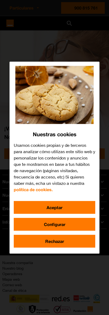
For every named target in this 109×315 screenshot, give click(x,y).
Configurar (54, 224)
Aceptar (54, 207)
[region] (54, 157)
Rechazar (54, 241)
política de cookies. (33, 189)
